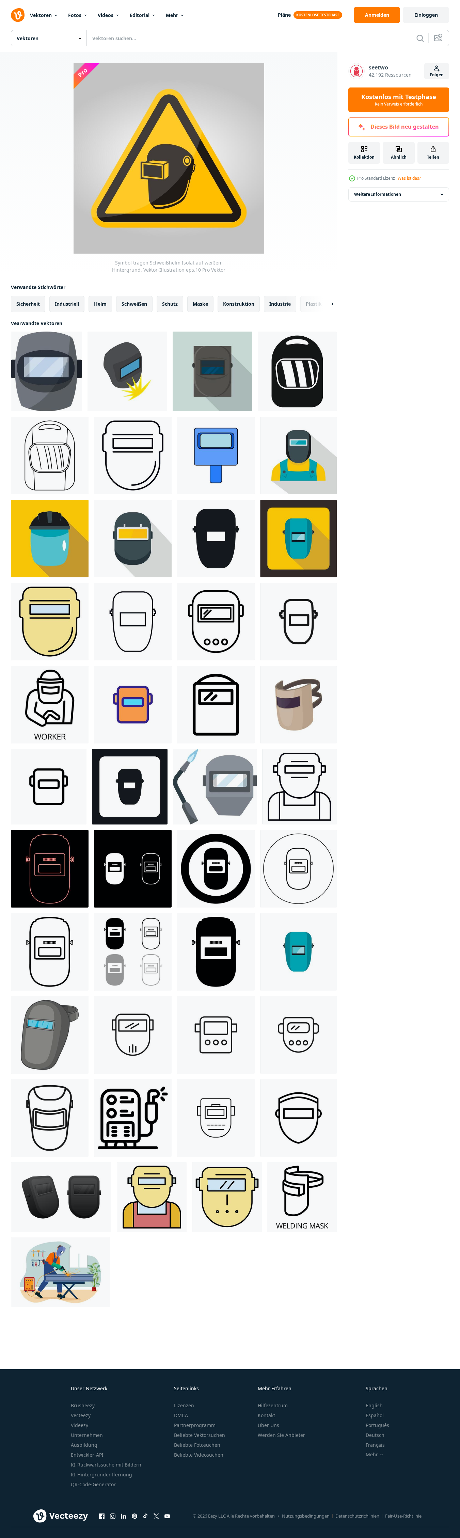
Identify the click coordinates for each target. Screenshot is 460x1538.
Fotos (74, 15)
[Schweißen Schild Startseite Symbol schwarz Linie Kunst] (50, 1118)
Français (375, 1445)
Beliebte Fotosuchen (197, 1445)
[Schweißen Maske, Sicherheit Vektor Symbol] (216, 1118)
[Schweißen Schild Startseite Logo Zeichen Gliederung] (216, 1035)
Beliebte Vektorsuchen (199, 1435)
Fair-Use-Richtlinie (403, 1516)
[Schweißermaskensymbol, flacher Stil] (298, 952)
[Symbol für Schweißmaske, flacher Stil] (133, 538)
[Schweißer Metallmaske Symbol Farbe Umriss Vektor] (50, 621)
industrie (280, 304)
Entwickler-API (87, 1455)
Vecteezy (81, 1415)
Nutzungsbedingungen (306, 1516)
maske (200, 304)
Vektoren (41, 15)
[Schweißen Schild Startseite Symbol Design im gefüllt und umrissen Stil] (216, 704)
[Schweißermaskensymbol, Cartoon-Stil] (50, 1035)
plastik (314, 304)
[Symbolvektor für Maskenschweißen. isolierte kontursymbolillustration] (133, 704)
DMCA (181, 1415)
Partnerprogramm (195, 1425)
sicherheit (28, 304)
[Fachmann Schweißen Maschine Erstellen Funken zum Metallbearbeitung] (133, 1118)
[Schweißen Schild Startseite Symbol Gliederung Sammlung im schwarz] (298, 1035)
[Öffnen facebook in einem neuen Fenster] (102, 1516)
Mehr (172, 15)
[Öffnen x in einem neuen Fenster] (156, 1516)
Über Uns (268, 1425)
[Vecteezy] (18, 15)
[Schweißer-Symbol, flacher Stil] (298, 455)
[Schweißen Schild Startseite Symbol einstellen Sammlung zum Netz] (133, 1035)
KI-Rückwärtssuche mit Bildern (106, 1464)
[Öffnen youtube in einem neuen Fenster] (167, 1516)
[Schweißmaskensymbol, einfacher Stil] (216, 538)
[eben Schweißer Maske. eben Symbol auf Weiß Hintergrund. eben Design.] (61, 1197)
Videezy (79, 1425)
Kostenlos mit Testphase (398, 100)
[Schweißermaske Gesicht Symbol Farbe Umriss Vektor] (152, 1197)
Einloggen (426, 15)
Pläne (284, 15)
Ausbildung (84, 1445)
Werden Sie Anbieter (281, 1435)
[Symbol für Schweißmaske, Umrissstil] (133, 621)
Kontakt (266, 1415)
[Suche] (420, 38)
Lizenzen (184, 1405)
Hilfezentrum (273, 1405)
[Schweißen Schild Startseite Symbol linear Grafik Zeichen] (298, 621)
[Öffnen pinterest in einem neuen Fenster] (134, 1516)
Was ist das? (409, 178)
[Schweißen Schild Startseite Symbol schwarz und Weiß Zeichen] (216, 621)
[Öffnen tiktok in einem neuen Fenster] (145, 1516)
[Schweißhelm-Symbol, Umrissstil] (50, 455)
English (374, 1405)
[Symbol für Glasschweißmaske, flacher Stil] (50, 538)
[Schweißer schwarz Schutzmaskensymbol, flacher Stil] (212, 371)
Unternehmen (87, 1435)
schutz (170, 304)
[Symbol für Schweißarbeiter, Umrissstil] (50, 704)
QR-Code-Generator (93, 1484)
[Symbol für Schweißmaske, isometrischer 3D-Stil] (127, 371)
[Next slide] (326, 304)
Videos (105, 15)
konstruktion (238, 304)
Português (377, 1425)
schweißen (134, 304)
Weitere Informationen (377, 194)
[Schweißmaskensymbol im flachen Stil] (298, 538)
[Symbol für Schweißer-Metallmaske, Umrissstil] (133, 455)
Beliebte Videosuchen (198, 1455)
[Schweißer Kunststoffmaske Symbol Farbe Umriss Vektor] (227, 1197)
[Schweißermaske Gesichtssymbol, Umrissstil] (299, 786)
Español (375, 1415)
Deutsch (375, 1435)
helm (100, 304)
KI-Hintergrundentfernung (101, 1474)
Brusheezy (83, 1405)
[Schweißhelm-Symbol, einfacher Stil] (297, 371)
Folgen (437, 75)
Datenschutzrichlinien (357, 1516)
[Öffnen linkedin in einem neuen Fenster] (123, 1516)
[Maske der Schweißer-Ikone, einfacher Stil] (130, 786)
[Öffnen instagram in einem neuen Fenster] (112, 1516)
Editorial (139, 15)
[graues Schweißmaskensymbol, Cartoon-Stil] (298, 704)
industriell (67, 304)
